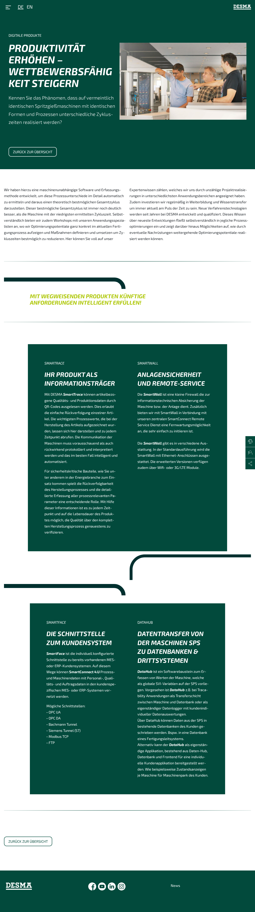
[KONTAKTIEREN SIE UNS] (250, 452)
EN (30, 7)
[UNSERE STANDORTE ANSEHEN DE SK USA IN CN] (250, 441)
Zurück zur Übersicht (32, 152)
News (175, 885)
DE (21, 7)
